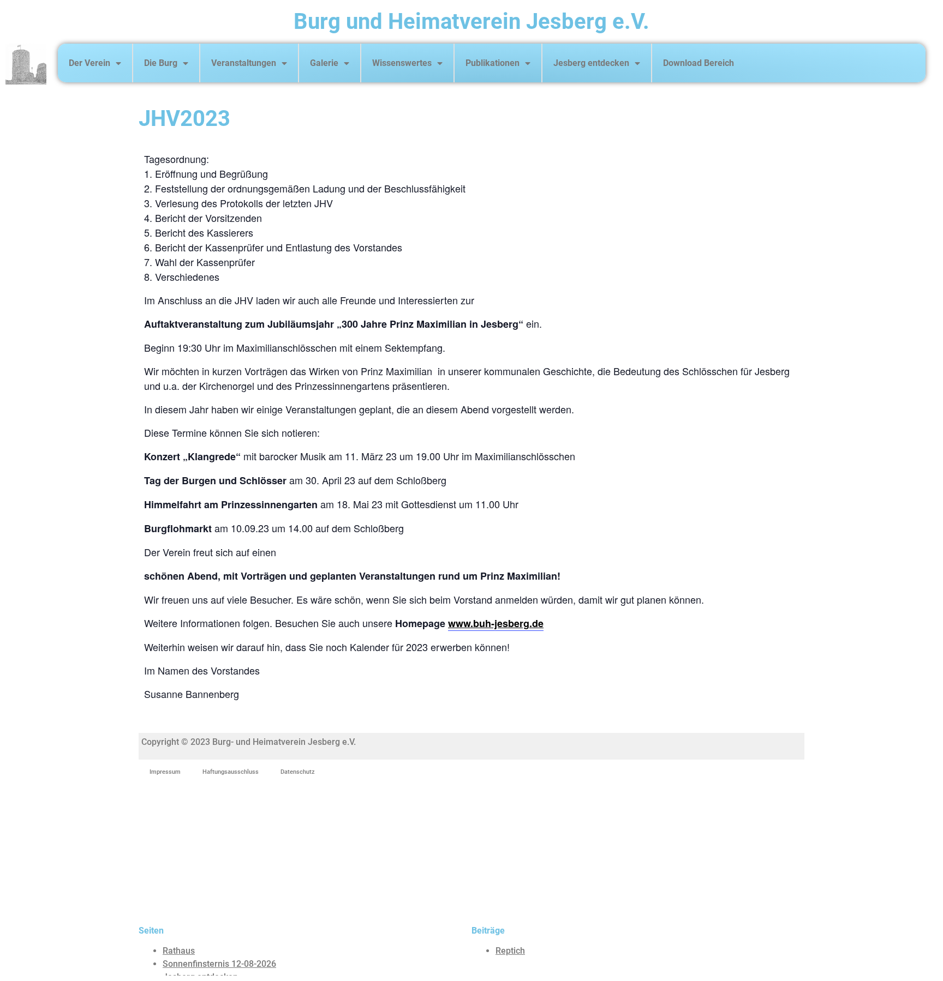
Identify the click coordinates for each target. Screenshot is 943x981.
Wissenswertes (402, 63)
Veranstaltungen (243, 63)
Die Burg (160, 63)
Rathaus (179, 951)
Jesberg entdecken (591, 63)
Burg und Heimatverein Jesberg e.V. (471, 21)
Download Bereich (698, 63)
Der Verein (89, 63)
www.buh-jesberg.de (496, 623)
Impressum (165, 771)
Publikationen (492, 63)
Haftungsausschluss (230, 771)
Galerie (324, 63)
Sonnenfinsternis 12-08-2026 (219, 964)
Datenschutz (297, 771)
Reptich (510, 951)
